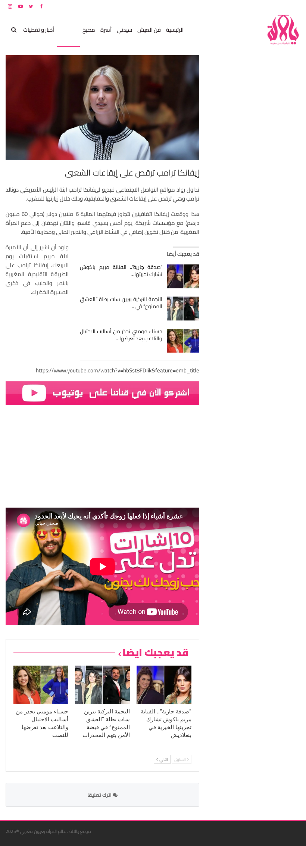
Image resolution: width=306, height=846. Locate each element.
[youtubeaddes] (102, 392)
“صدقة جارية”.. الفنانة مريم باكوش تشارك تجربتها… (121, 270)
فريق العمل (274, 6)
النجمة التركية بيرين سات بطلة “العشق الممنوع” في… (121, 302)
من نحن (294, 6)
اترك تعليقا (100, 794)
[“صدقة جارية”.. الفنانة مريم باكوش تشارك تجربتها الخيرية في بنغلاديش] (183, 276)
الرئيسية (175, 29)
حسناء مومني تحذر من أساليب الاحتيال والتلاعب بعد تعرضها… (121, 334)
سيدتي (124, 29)
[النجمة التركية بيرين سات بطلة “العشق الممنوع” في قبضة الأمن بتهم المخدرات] (183, 308)
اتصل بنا (253, 6)
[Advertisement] (244, 167)
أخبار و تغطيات (38, 29)
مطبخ (88, 29)
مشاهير (68, 29)
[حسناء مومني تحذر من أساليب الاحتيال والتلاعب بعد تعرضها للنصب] (183, 341)
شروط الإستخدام (228, 6)
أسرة (106, 29)
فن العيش (149, 29)
